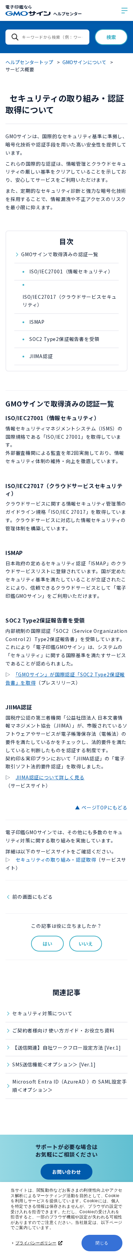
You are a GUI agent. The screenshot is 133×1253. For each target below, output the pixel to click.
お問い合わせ (66, 1171)
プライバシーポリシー (35, 1243)
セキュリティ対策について (42, 1013)
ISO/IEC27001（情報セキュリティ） (71, 271)
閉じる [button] (101, 1243)
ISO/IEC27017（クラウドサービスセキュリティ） (70, 300)
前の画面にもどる (32, 896)
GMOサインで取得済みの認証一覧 (59, 254)
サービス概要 (19, 69)
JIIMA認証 (41, 356)
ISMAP (37, 321)
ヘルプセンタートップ (29, 62)
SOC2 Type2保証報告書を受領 (64, 338)
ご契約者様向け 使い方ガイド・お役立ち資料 (63, 1030)
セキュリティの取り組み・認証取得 (56, 859)
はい (47, 943)
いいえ (85, 943)
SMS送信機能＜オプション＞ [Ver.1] (54, 1064)
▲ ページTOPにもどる (101, 807)
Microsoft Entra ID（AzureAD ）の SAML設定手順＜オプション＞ (69, 1085)
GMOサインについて (84, 62)
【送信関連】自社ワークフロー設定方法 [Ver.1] (66, 1047)
